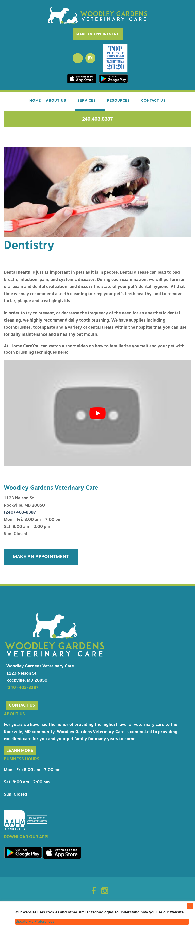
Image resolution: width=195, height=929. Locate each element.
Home (35, 100)
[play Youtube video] (97, 413)
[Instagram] (90, 58)
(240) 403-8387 (20, 512)
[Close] (190, 906)
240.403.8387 (97, 118)
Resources (118, 100)
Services (86, 100)
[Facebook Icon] (93, 892)
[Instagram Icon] (104, 892)
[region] (97, 915)
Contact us (22, 705)
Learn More (19, 751)
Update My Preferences (34, 921)
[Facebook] (78, 58)
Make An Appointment (97, 34)
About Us (56, 100)
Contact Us (153, 100)
